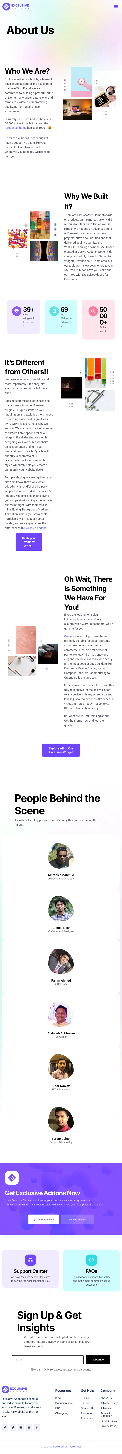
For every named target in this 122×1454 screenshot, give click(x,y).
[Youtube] (21, 1427)
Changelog (61, 1413)
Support (85, 1403)
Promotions (88, 1413)
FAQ (57, 1408)
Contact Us (87, 1408)
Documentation (64, 1403)
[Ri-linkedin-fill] (37, 1427)
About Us (106, 1398)
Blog (58, 1398)
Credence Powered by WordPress (61, 1446)
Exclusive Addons (35, 528)
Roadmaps (87, 1418)
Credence (70, 636)
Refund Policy (109, 1420)
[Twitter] (13, 1427)
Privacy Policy (109, 1426)
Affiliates (106, 1408)
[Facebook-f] (5, 1427)
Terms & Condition (106, 1414)
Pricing (85, 1398)
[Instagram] (29, 1427)
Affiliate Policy (109, 1403)
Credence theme (16, 127)
